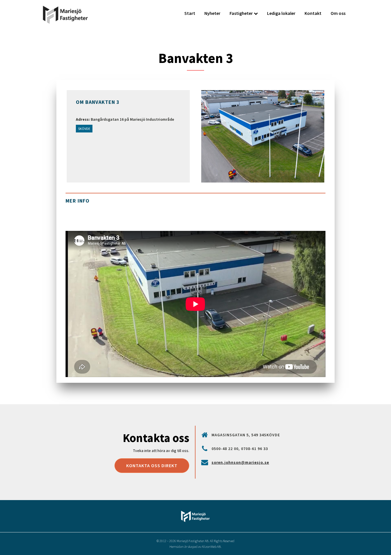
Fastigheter (241, 13)
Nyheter (212, 13)
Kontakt (313, 13)
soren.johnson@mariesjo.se (240, 462)
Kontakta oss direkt (151, 465)
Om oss (338, 13)
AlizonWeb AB (211, 546)
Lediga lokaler (281, 13)
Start (189, 13)
